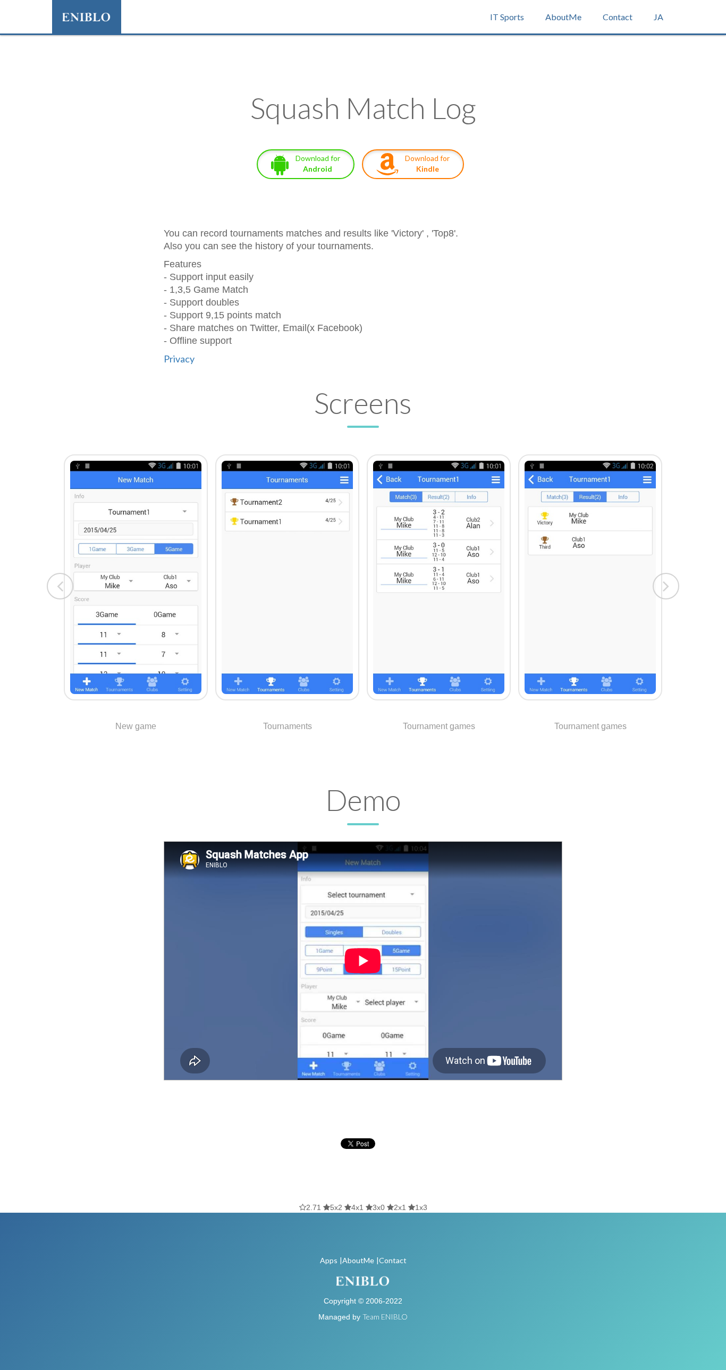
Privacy (179, 359)
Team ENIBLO (385, 1316)
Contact (617, 17)
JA (658, 17)
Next (666, 586)
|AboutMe (357, 1260)
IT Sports (507, 17)
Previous (60, 586)
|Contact (391, 1260)
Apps (328, 1260)
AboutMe (563, 17)
